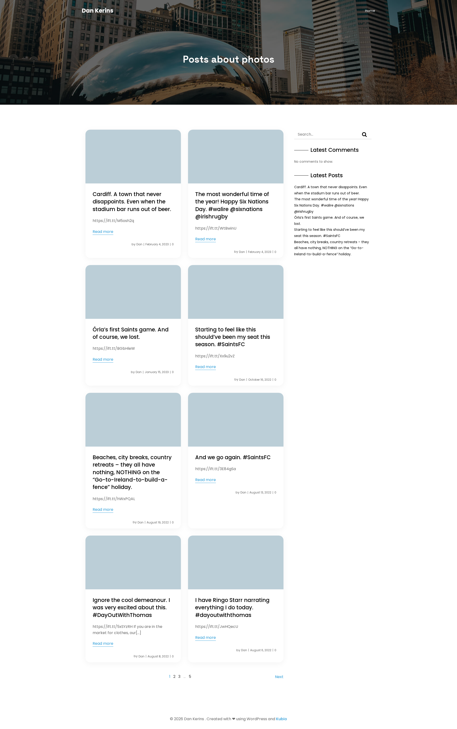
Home (370, 10)
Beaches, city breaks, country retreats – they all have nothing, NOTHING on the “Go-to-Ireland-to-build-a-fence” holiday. (331, 248)
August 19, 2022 (158, 522)
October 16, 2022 (259, 380)
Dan (139, 244)
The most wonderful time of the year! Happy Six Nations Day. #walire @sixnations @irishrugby (331, 205)
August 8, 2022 (158, 656)
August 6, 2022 (260, 650)
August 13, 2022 (260, 492)
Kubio (281, 719)
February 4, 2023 (157, 244)
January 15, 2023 (157, 372)
